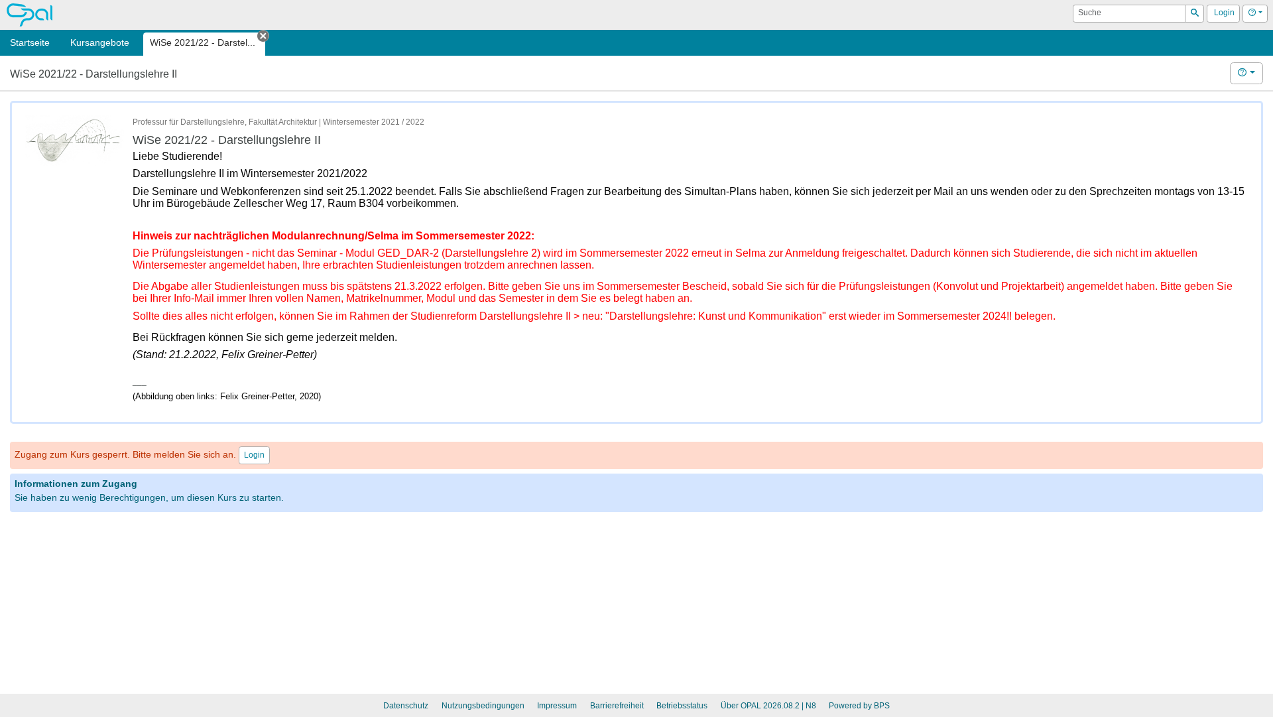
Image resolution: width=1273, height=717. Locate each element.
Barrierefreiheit (617, 705)
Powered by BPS (859, 705)
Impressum (557, 705)
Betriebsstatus (681, 705)
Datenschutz (405, 705)
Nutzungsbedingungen (483, 705)
